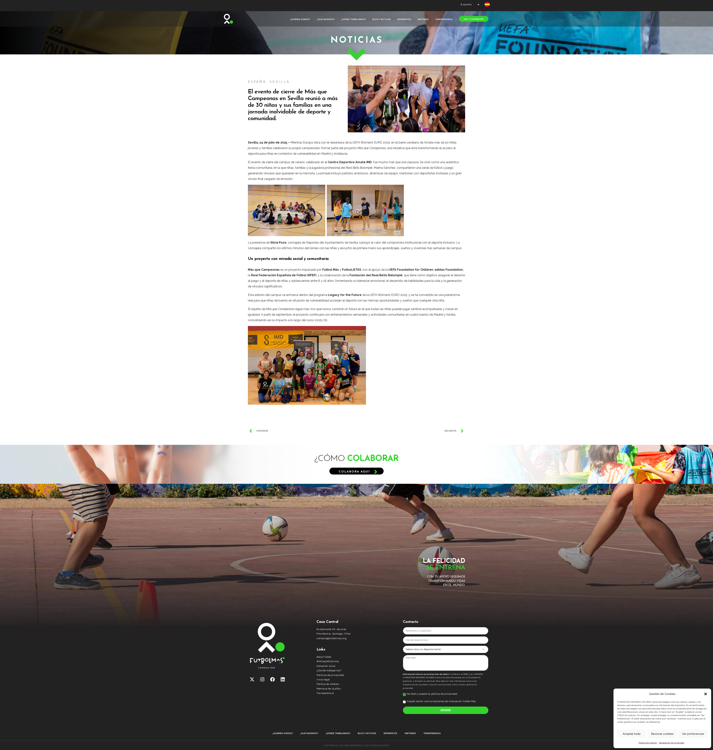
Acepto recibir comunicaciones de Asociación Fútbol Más (441, 701)
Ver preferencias (693, 734)
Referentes (404, 19)
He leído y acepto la (432, 693)
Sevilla (280, 82)
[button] (705, 694)
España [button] (466, 4)
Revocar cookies (662, 734)
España (257, 82)
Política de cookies (648, 742)
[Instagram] (262, 679)
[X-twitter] (252, 679)
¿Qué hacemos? (326, 19)
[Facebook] (272, 679)
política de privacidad (444, 693)
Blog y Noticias (381, 19)
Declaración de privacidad (671, 742)
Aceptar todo (632, 734)
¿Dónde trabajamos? (353, 19)
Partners (423, 19)
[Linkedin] (282, 679)
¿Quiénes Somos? (300, 19)
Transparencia (443, 19)
